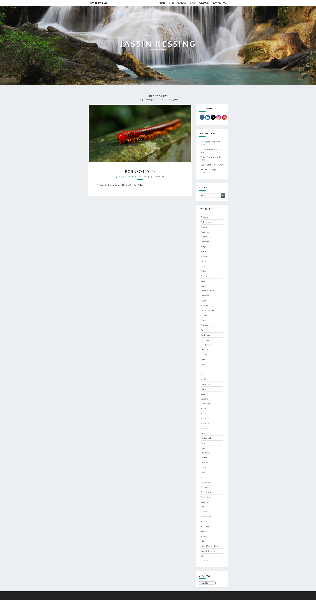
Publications (204, 3)
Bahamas (205, 241)
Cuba (203, 281)
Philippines (206, 453)
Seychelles (205, 482)
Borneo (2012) (140, 171)
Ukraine (204, 541)
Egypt (203, 300)
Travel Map (182, 3)
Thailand (204, 531)
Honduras (205, 340)
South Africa (206, 492)
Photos (162, 3)
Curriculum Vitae (220, 3)
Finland (204, 315)
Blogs (171, 3)
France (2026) (206, 157)
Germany (205, 325)
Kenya (203, 389)
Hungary (204, 349)
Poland (204, 457)
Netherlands (206, 438)
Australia (205, 232)
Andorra (204, 217)
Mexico (204, 428)
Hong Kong (206, 344)
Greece (204, 330)
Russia (203, 472)
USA (202, 556)
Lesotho (204, 399)
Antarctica (205, 222)
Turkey (204, 536)
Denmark (205, 295)
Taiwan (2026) (207, 169)
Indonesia (205, 359)
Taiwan (204, 521)
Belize (203, 251)
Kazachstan (206, 384)
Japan (203, 374)
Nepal (203, 433)
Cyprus (204, 286)
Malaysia (204, 413)
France (204, 320)
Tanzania (205, 526)
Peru (203, 448)
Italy (203, 369)
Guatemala (205, 335)
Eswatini (204, 305)
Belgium (204, 246)
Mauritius (205, 423)
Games (192, 3)
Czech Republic (207, 290)
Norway (204, 443)
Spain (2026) (206, 141)
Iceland (204, 354)
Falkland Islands (208, 310)
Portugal (205, 462)
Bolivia (204, 256)
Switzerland (206, 516)
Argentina (205, 227)
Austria (204, 236)
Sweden (204, 511)
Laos (203, 394)
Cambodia (205, 266)
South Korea (206, 502)
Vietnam (204, 560)
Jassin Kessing (98, 3)
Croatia (204, 276)
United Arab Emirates (210, 546)
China (203, 271)
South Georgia (207, 497)
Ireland (204, 364)
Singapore (205, 487)
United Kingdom (208, 551)
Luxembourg (206, 403)
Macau (203, 408)
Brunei (204, 261)
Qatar (203, 467)
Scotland (204, 477)
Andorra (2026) (207, 149)
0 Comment (158, 177)
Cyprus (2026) (206, 165)
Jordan (204, 379)
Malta (203, 418)
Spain (203, 506)
